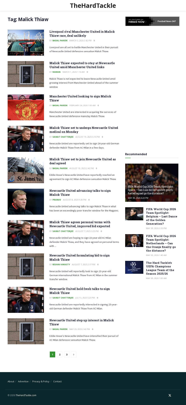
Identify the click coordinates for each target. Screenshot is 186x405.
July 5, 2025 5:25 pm (85, 297)
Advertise (23, 381)
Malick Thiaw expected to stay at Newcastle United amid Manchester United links (82, 65)
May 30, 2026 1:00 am (156, 278)
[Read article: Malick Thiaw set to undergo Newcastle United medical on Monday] (26, 139)
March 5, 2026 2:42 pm (80, 40)
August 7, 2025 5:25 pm (87, 231)
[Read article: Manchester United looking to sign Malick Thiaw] (26, 107)
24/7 (173, 21)
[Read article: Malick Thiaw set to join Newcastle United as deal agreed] (26, 170)
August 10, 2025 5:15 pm (87, 136)
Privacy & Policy (40, 381)
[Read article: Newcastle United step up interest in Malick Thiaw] (26, 331)
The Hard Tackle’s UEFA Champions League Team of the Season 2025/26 (160, 268)
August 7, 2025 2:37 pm (83, 264)
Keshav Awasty (61, 264)
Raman (56, 72)
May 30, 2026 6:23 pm (138, 198)
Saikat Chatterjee (62, 136)
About (11, 381)
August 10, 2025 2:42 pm (81, 168)
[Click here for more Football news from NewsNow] (140, 21)
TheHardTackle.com (26, 395)
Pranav (56, 199)
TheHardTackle (93, 5)
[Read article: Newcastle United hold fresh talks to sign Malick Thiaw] (26, 300)
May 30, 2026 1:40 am (156, 255)
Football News (164, 21)
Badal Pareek (59, 40)
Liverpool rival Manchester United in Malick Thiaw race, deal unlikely (82, 33)
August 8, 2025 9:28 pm (74, 199)
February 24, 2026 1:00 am (82, 105)
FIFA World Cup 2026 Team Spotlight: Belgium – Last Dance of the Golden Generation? (161, 216)
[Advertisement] (152, 88)
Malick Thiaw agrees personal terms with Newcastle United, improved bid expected (79, 224)
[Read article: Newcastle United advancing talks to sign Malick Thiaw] (26, 202)
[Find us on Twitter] (169, 395)
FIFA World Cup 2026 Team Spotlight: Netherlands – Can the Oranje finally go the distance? (161, 243)
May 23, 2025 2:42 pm (79, 329)
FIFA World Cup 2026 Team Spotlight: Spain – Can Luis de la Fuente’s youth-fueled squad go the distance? (151, 190)
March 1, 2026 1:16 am (73, 72)
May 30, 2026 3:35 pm (156, 228)
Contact (57, 381)
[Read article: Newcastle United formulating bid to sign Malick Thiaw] (26, 266)
